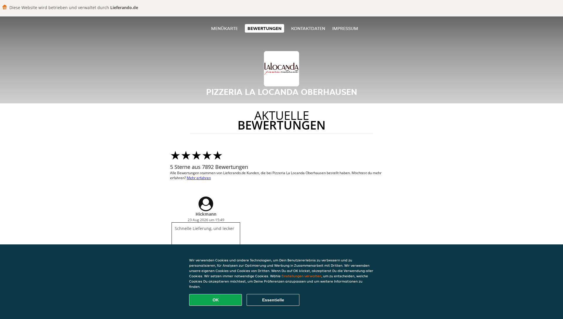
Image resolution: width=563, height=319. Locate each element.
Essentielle (273, 300)
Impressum (345, 28)
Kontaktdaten (308, 28)
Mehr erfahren (199, 177)
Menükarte (224, 28)
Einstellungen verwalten (301, 276)
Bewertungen (264, 28)
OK (216, 300)
